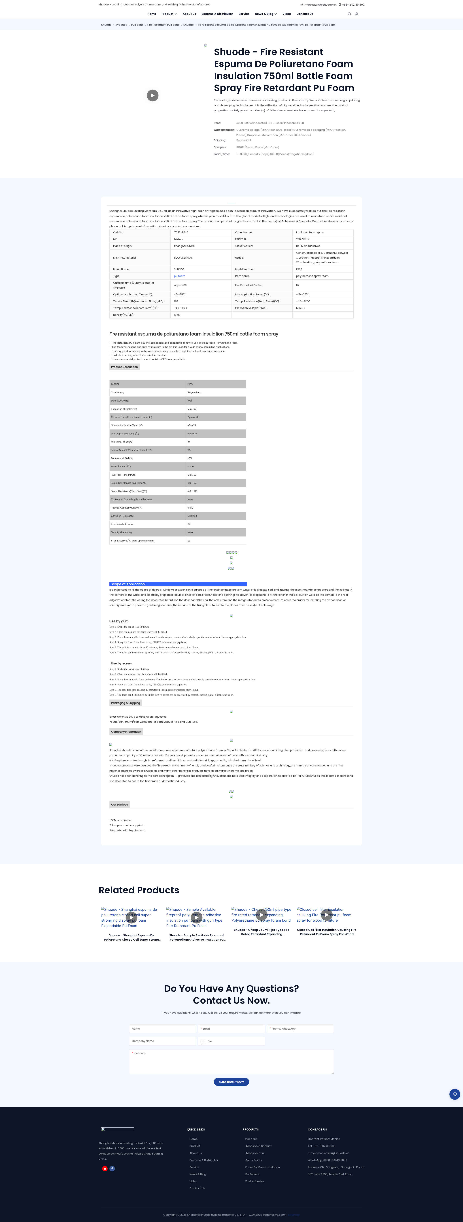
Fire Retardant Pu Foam (163, 25)
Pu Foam (137, 25)
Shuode (106, 25)
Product (121, 25)
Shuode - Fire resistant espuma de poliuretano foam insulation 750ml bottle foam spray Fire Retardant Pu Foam (259, 25)
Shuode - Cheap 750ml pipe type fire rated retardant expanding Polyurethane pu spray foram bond (261, 932)
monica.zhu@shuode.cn (321, 5)
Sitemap (293, 1215)
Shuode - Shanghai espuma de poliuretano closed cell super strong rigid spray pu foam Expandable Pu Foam (131, 937)
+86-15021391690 (353, 5)
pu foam (179, 276)
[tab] (231, 201)
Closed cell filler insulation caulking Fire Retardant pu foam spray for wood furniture (326, 932)
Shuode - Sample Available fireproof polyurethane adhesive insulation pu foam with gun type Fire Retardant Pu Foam (196, 937)
